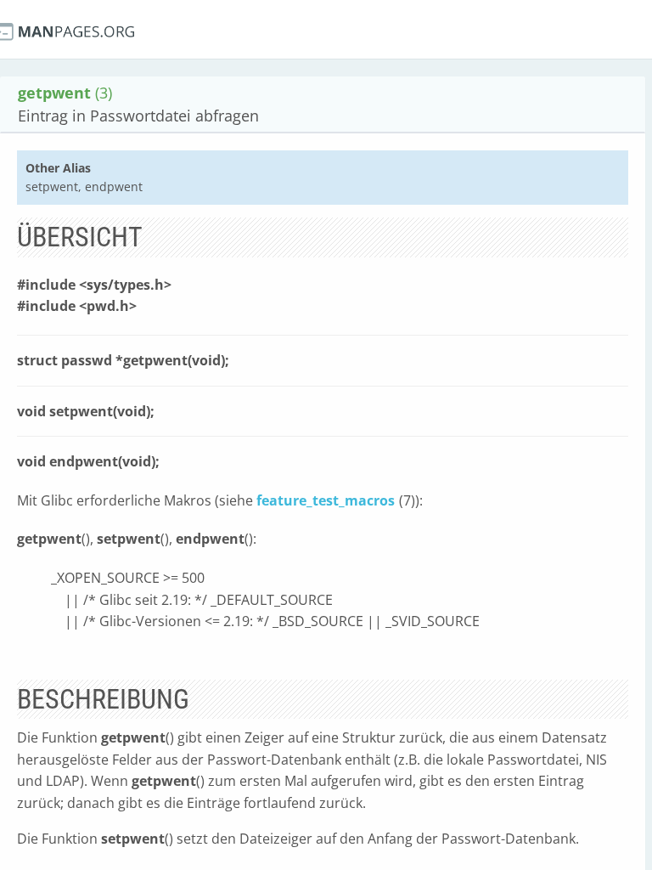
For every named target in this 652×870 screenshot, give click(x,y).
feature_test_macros (325, 500)
